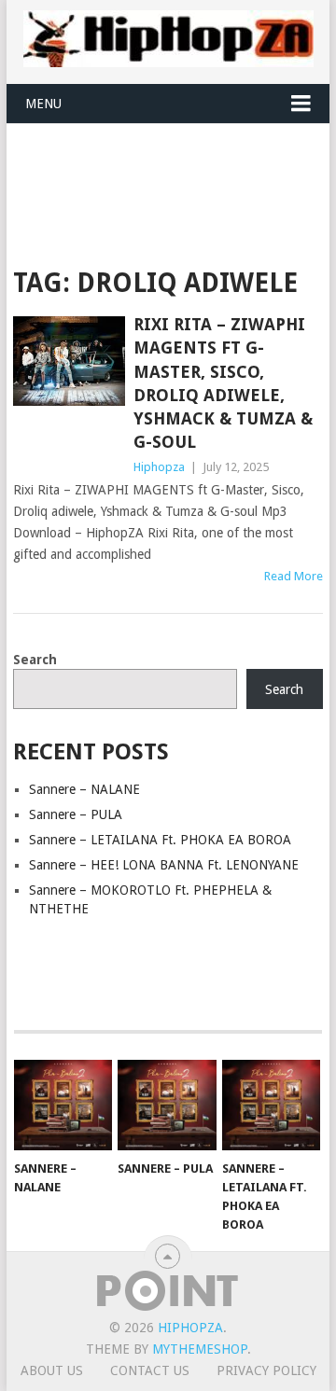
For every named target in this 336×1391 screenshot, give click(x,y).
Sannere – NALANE (84, 789)
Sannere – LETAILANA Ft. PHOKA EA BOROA (160, 839)
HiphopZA (190, 1327)
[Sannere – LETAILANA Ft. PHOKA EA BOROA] (271, 1105)
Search (35, 659)
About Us (52, 1370)
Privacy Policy (266, 1370)
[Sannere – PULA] (167, 1105)
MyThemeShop (199, 1349)
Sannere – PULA (75, 814)
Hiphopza (159, 467)
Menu (43, 103)
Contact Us (149, 1370)
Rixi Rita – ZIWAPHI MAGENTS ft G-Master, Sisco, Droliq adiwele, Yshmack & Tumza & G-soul (223, 383)
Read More (293, 576)
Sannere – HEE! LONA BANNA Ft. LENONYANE (164, 864)
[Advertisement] (174, 169)
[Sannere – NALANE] (63, 1105)
